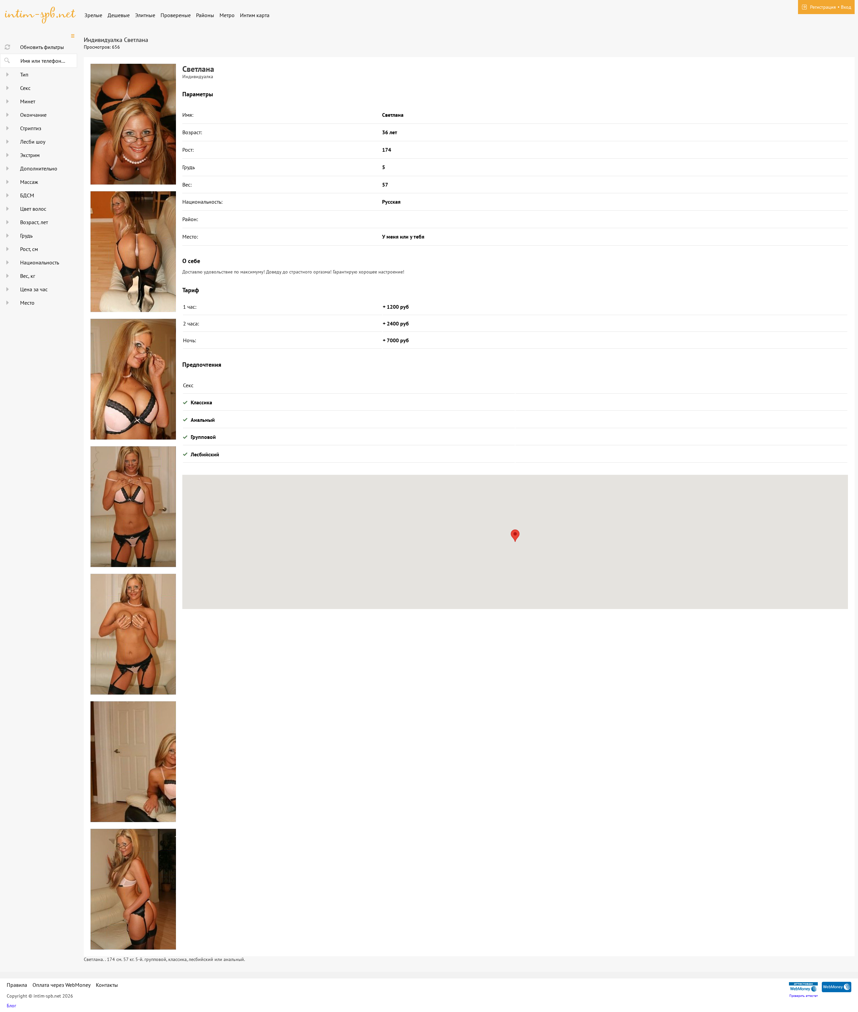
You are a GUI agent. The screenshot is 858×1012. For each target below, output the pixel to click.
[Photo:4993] (133, 251)
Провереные (176, 15)
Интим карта (254, 15)
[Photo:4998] (133, 889)
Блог (11, 1006)
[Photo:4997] (133, 761)
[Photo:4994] (133, 379)
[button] (515, 535)
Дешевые (119, 15)
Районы (205, 15)
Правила (17, 984)
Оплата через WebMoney (61, 984)
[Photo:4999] (133, 124)
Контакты (107, 984)
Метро (227, 15)
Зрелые (93, 15)
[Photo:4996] (133, 634)
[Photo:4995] (133, 506)
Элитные (145, 15)
